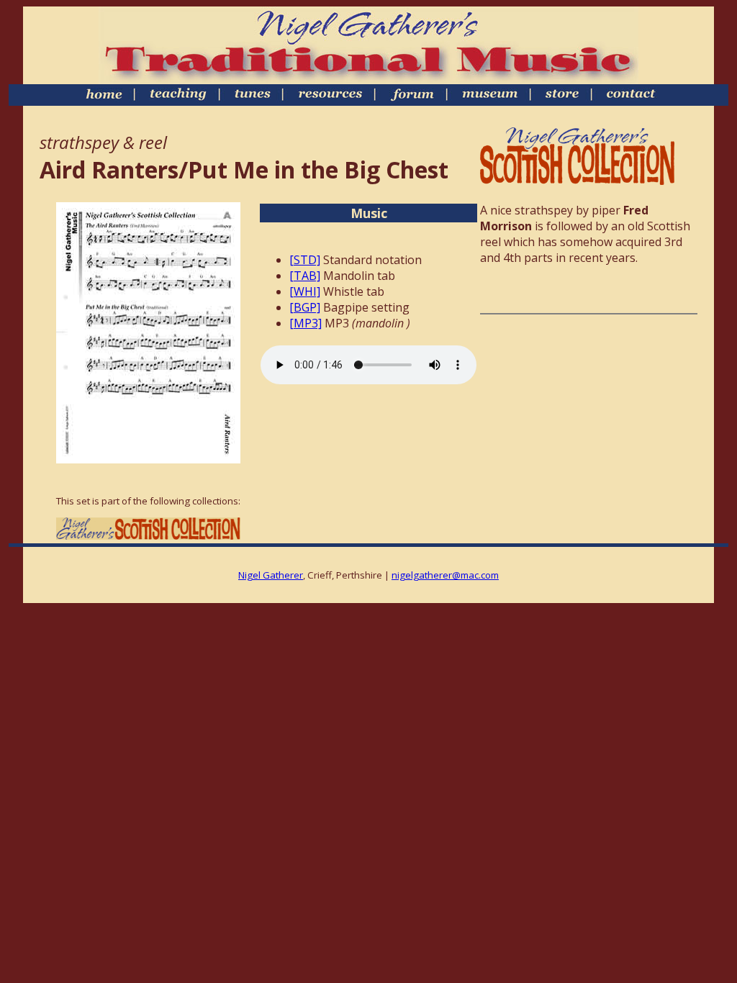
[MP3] (305, 323)
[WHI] (304, 291)
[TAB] (304, 276)
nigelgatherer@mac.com (445, 574)
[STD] (304, 260)
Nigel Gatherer (270, 574)
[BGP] (304, 307)
